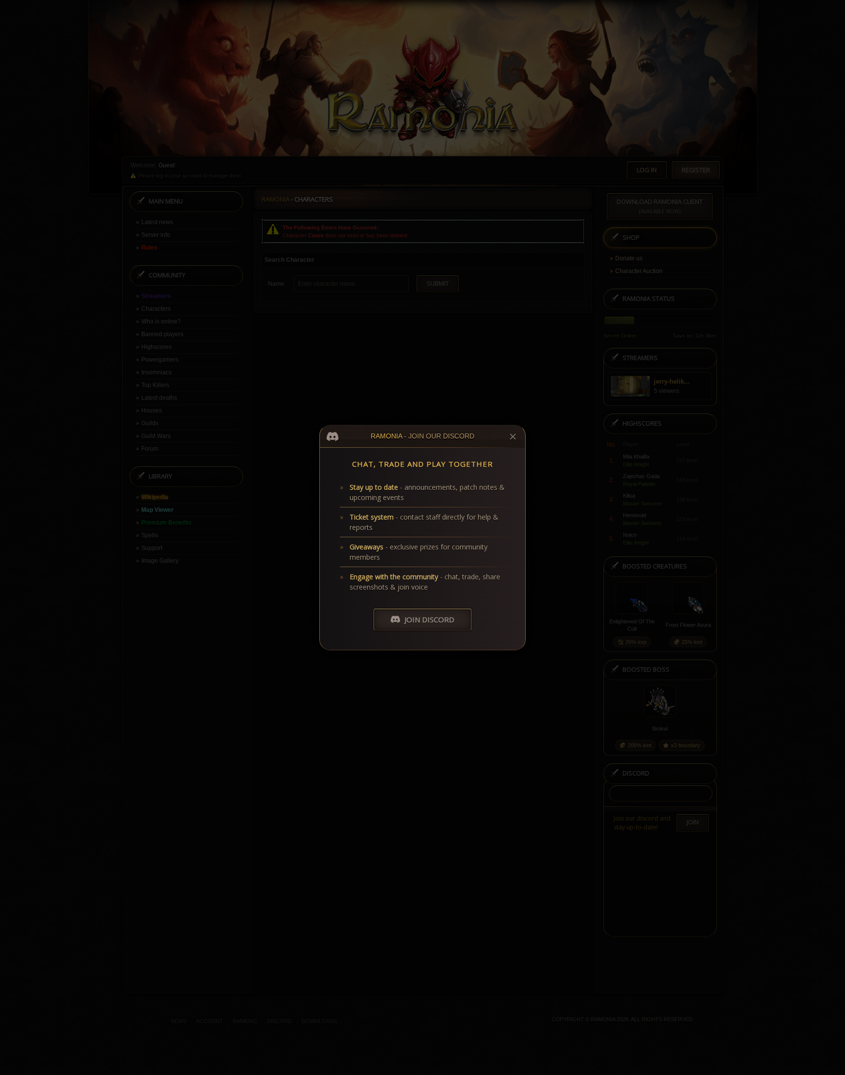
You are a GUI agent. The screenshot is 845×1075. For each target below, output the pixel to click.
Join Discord (429, 619)
